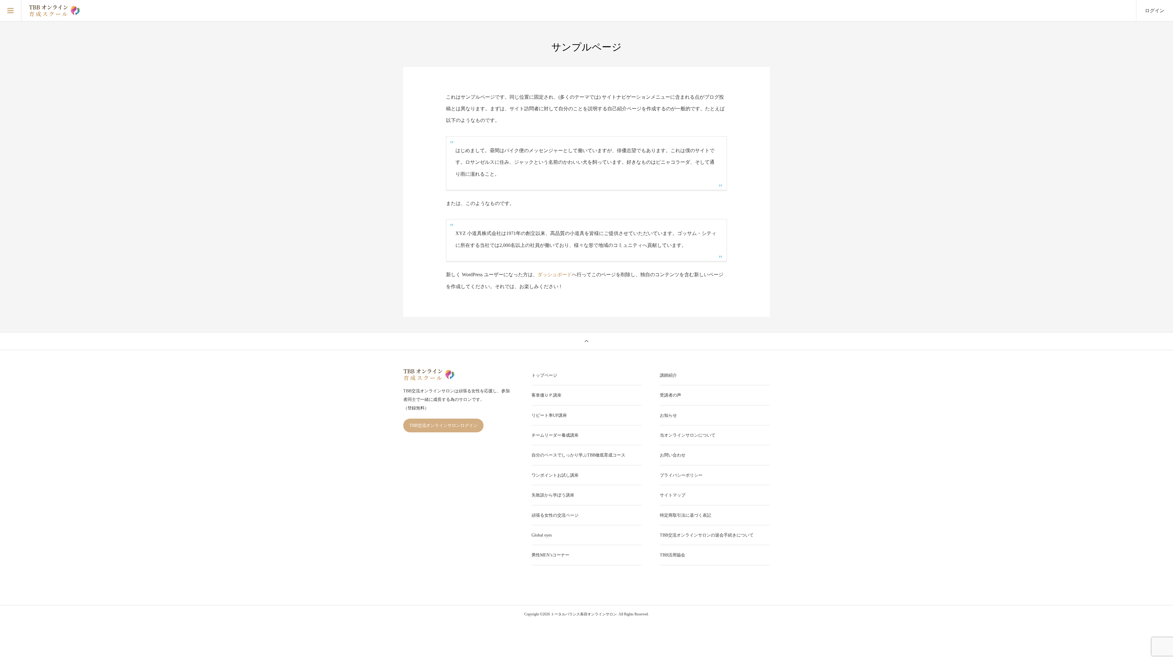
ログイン (1154, 10)
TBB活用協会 (672, 555)
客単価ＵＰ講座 (546, 395)
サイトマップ (672, 495)
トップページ (544, 375)
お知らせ (668, 415)
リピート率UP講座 (549, 415)
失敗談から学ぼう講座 (553, 495)
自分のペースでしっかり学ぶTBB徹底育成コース (578, 455)
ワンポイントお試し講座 (555, 475)
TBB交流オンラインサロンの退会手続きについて (707, 535)
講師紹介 (668, 375)
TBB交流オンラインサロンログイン (443, 425)
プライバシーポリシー (681, 475)
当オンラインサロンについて (687, 435)
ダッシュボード (555, 274)
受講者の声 (670, 395)
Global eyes (542, 535)
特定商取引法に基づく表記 (685, 515)
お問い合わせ (672, 455)
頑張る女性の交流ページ (555, 515)
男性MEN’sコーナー (550, 555)
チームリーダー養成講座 (555, 435)
